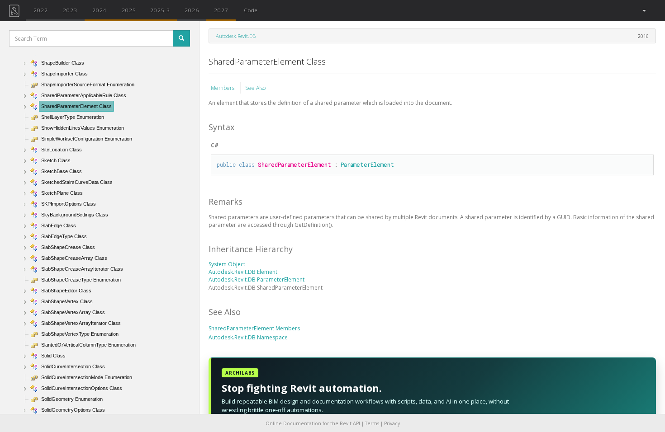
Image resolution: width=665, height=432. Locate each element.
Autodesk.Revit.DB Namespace (248, 337)
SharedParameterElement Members (254, 328)
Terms (372, 423)
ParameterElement (367, 164)
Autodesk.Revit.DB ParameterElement (256, 279)
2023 (70, 10)
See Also (255, 88)
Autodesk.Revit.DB (236, 36)
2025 (129, 10)
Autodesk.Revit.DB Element (243, 272)
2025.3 (160, 10)
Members (223, 88)
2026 (192, 10)
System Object (227, 264)
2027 (221, 10)
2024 (99, 10)
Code (250, 10)
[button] (643, 10)
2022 (40, 10)
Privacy (392, 423)
